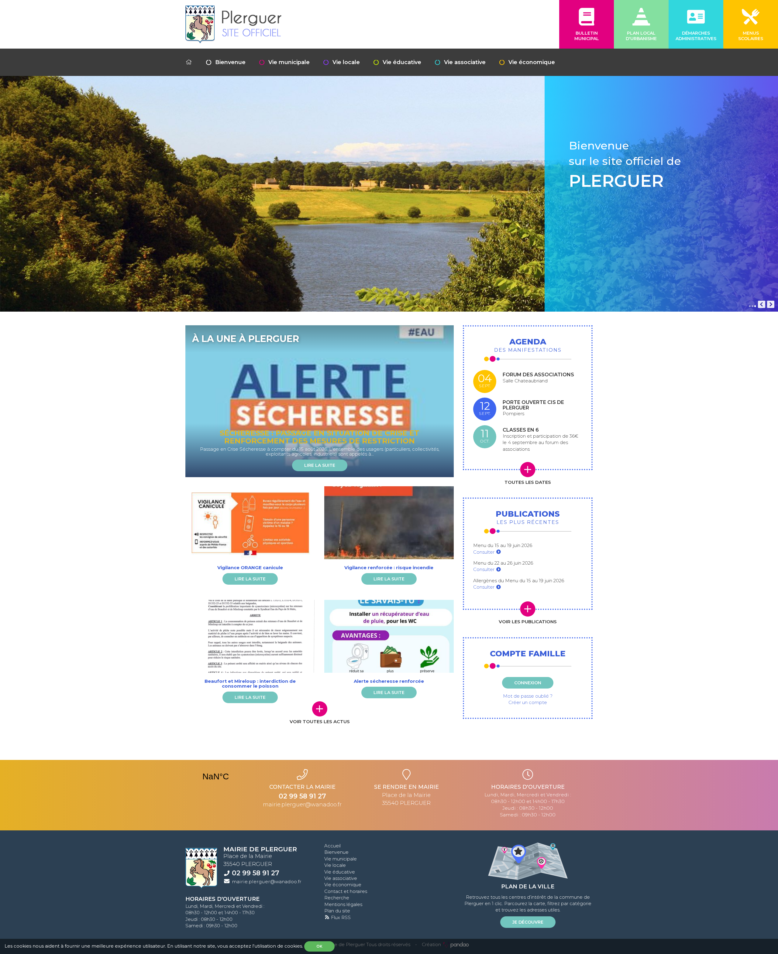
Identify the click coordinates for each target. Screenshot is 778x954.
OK (319, 946)
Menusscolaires (750, 35)
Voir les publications (528, 621)
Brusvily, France (215, 776)
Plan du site (337, 911)
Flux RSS (340, 917)
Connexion (527, 683)
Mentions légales (343, 904)
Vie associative (465, 62)
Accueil (332, 846)
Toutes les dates (527, 482)
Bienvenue (230, 62)
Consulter (484, 552)
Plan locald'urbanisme (641, 35)
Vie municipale (289, 62)
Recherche (336, 898)
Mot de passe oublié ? (528, 696)
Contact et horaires (345, 891)
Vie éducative (402, 62)
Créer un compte (527, 702)
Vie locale (346, 62)
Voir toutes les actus (320, 721)
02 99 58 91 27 (255, 873)
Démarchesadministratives (696, 35)
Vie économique (531, 62)
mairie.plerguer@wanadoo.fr (302, 804)
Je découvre (527, 922)
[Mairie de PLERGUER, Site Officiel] (233, 24)
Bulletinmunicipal (586, 35)
